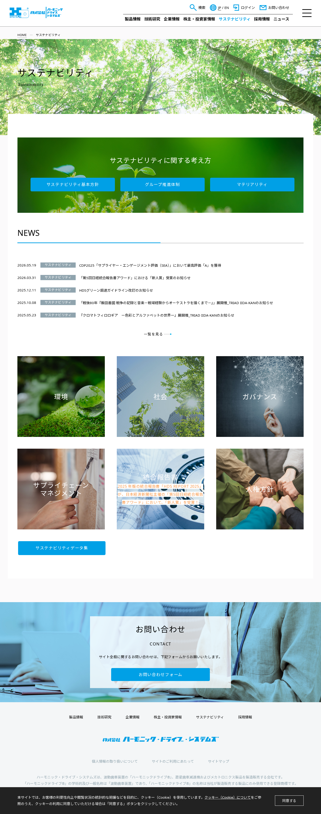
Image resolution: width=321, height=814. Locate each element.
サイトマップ (218, 761)
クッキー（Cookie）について (227, 797)
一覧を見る (153, 334)
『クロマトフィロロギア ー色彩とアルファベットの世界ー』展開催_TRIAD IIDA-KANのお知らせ (156, 315)
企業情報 (172, 19)
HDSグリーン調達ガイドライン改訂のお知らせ (116, 290)
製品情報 (133, 19)
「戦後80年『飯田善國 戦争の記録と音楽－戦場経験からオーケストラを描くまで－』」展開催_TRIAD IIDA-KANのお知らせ (176, 302)
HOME (22, 35)
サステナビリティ (235, 19)
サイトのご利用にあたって (173, 761)
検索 (201, 7)
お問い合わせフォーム (160, 674)
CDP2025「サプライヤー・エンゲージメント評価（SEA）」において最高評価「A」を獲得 (150, 265)
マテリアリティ (252, 184)
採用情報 (262, 19)
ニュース (281, 19)
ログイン (248, 7)
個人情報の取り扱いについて (115, 761)
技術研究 (152, 19)
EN (226, 7)
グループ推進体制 (162, 184)
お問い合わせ (278, 7)
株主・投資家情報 (199, 19)
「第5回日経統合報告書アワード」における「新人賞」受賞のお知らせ (135, 277)
